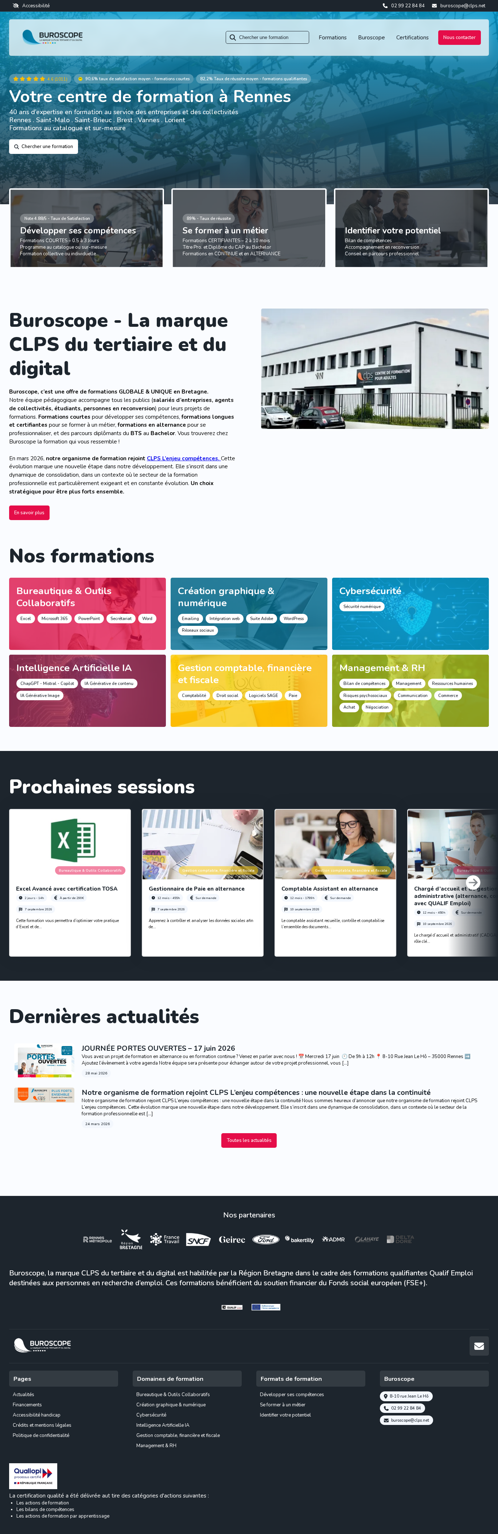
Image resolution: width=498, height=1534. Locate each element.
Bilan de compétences (364, 683)
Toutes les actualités (249, 1140)
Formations (333, 37)
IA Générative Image (39, 695)
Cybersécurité (370, 590)
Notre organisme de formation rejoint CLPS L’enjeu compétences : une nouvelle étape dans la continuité (256, 1092)
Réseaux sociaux (198, 630)
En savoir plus (29, 513)
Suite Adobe (261, 618)
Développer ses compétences (78, 230)
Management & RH (382, 667)
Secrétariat (121, 618)
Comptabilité (194, 695)
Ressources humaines (452, 683)
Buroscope (371, 37)
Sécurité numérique (362, 606)
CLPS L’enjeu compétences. (184, 458)
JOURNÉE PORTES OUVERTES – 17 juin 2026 (158, 1048)
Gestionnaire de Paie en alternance (197, 888)
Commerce (448, 695)
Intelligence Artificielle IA (74, 667)
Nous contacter (459, 37)
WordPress (294, 618)
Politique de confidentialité (41, 1435)
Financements (27, 1405)
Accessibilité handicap (37, 1415)
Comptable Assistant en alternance (329, 888)
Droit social (227, 695)
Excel (25, 618)
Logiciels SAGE (263, 695)
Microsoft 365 (55, 618)
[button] (473, 883)
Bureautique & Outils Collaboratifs (64, 596)
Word (147, 618)
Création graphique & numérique (226, 596)
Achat (349, 707)
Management (408, 683)
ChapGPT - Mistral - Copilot (47, 683)
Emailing (190, 618)
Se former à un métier (225, 230)
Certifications (412, 37)
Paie (293, 695)
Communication (413, 695)
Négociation (377, 707)
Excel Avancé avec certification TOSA (66, 888)
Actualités (23, 1394)
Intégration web (225, 618)
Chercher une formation (47, 146)
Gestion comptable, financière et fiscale (245, 673)
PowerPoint (89, 618)
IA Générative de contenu (109, 683)
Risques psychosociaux (365, 695)
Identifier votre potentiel (393, 230)
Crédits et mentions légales (42, 1425)
